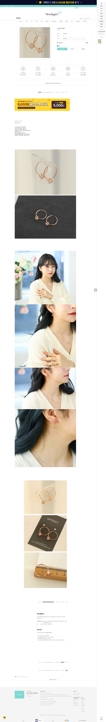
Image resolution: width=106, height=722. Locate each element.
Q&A (101, 3)
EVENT (82, 708)
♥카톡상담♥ (101, 21)
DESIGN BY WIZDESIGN (61, 715)
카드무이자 (101, 13)
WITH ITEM (57, 92)
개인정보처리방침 (75, 703)
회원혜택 (101, 16)
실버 (71, 21)
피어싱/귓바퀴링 (54, 21)
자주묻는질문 (83, 705)
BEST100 (26, 21)
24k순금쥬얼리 (78, 21)
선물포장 (101, 26)
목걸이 (36, 21)
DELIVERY (82, 711)
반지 (31, 21)
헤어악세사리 (85, 21)
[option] (53, 2)
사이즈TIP (101, 8)
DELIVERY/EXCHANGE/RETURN (48, 92)
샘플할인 (67, 21)
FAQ (101, 11)
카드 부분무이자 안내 (86, 18)
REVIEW (62, 92)
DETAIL (40, 92)
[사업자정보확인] (53, 701)
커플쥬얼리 (60, 21)
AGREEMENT (75, 702)
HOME (74, 700)
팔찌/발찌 (47, 21)
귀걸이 (42, 21)
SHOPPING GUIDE (76, 705)
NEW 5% (20, 21)
